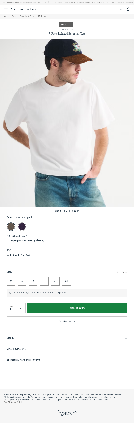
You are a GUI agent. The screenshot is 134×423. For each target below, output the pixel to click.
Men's (6, 16)
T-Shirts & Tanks (27, 16)
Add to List (69, 321)
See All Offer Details (13, 402)
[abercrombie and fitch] (23, 9)
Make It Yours (77, 308)
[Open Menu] (4, 9)
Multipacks (43, 16)
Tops (14, 16)
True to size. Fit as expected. (52, 293)
